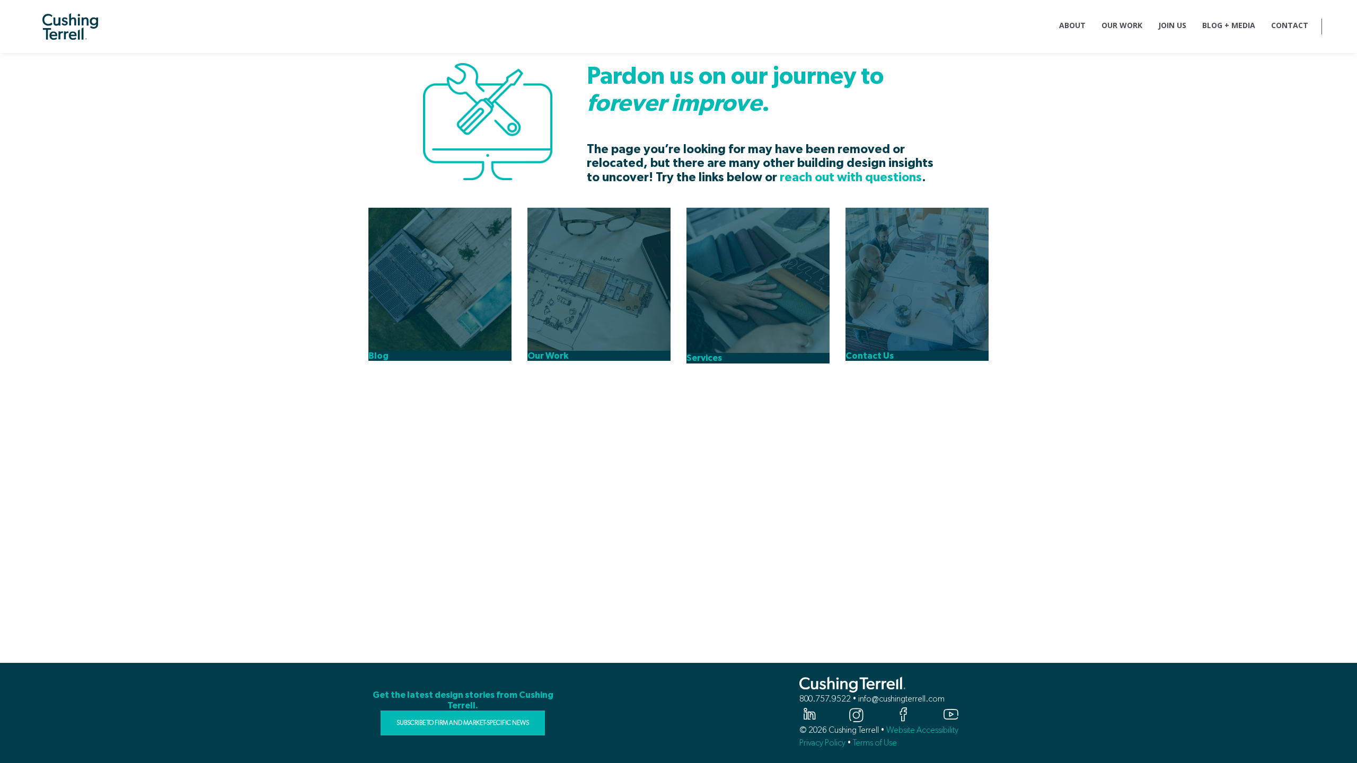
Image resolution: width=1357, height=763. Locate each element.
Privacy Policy (822, 743)
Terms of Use (875, 743)
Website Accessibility (922, 730)
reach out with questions (851, 178)
